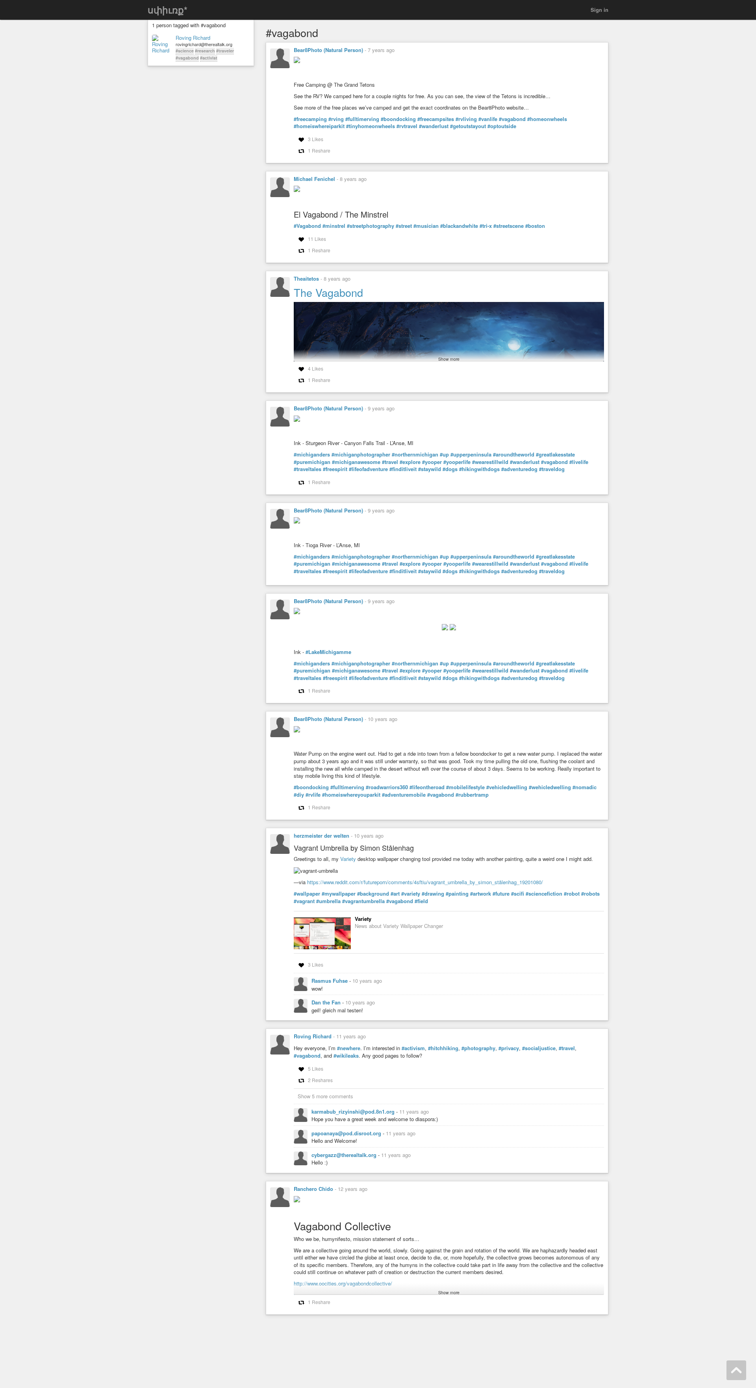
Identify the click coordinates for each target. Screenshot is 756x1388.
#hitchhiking (443, 1048)
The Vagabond (328, 292)
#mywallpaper (339, 893)
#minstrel (333, 225)
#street (404, 225)
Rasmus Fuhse (330, 980)
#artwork (480, 893)
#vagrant (304, 901)
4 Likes (315, 368)
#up (444, 454)
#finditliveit (403, 469)
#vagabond (187, 58)
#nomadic (585, 787)
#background (373, 893)
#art (395, 893)
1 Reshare (319, 150)
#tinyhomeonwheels (370, 126)
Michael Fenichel (314, 179)
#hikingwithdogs (479, 469)
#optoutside (501, 126)
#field (421, 901)
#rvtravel (407, 126)
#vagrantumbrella (363, 901)
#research (205, 51)
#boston (535, 225)
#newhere (348, 1048)
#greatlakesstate (555, 454)
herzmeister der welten (321, 835)
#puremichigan (312, 462)
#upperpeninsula (470, 454)
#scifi (517, 893)
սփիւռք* (167, 9)
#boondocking (398, 119)
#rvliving (466, 119)
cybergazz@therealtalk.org (344, 1155)
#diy (299, 794)
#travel (390, 462)
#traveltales (307, 469)
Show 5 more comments (325, 1096)
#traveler (225, 51)
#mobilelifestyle (465, 787)
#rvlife (313, 794)
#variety (410, 893)
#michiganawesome (356, 462)
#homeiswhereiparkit (319, 126)
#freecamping (310, 119)
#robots (590, 893)
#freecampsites (435, 119)
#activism (413, 1048)
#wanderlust (433, 126)
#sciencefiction (544, 893)
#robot (572, 893)
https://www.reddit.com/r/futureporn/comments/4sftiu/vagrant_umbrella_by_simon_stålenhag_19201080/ (425, 882)
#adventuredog (519, 469)
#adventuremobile (404, 794)
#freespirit (335, 469)
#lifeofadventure (368, 469)
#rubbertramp (472, 794)
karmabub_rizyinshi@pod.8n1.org (353, 1111)
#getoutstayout (468, 126)
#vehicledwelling (506, 787)
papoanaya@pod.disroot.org (347, 1133)
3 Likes (315, 139)
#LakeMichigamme (328, 652)
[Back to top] (736, 1370)
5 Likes (315, 1068)
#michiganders (312, 454)
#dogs (450, 469)
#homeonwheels (547, 119)
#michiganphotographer (361, 454)
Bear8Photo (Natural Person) (328, 50)
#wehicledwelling (550, 787)
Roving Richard (193, 38)
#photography (478, 1048)
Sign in (599, 9)
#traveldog (552, 469)
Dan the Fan (326, 1002)
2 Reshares (320, 1080)
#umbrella (328, 901)
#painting (457, 893)
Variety (348, 859)
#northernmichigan (415, 454)
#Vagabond (307, 225)
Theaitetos (306, 278)
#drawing (433, 893)
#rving (336, 119)
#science (185, 51)
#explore (410, 462)
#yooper (432, 462)
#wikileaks (346, 1055)
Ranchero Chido (313, 1188)
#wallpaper (307, 893)
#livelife (578, 462)
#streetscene (508, 225)
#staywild (429, 469)
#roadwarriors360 (387, 787)
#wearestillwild (490, 462)
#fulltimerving (362, 119)
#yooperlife (457, 462)
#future (501, 893)
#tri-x (486, 225)
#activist (208, 58)
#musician (426, 225)
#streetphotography (370, 225)
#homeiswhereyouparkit (351, 794)
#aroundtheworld (513, 454)
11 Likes (317, 238)
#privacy (508, 1048)
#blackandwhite (459, 225)
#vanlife (487, 119)
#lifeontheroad (427, 787)
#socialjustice (539, 1048)
